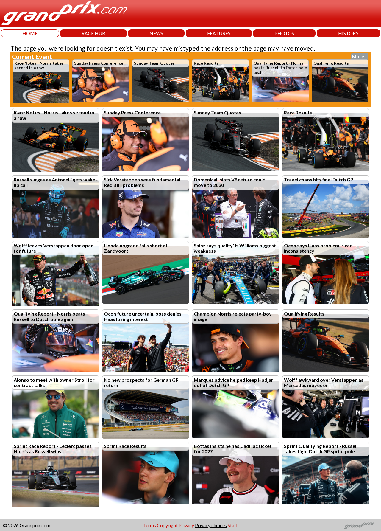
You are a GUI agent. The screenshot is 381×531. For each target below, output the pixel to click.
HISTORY (348, 33)
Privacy (186, 525)
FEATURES (218, 33)
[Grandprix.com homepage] (359, 525)
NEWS (156, 33)
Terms (149, 525)
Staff (233, 525)
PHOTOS (284, 33)
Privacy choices (211, 525)
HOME (30, 33)
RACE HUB (93, 33)
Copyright (167, 525)
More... (360, 56)
